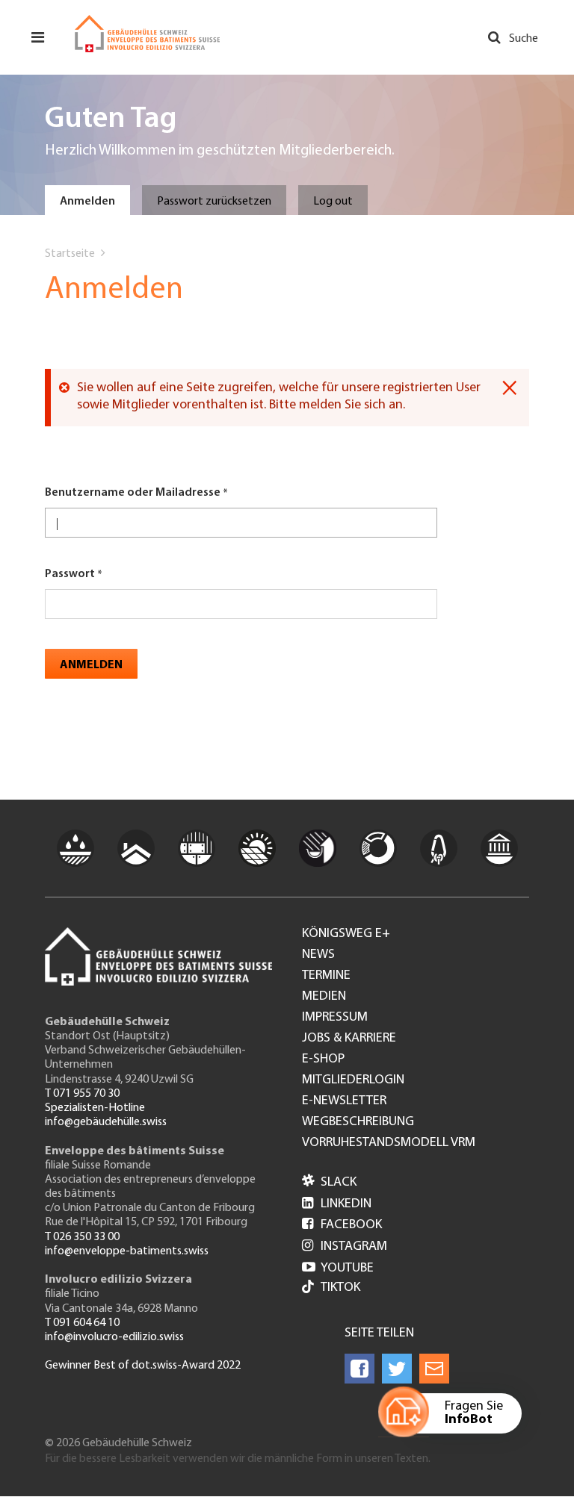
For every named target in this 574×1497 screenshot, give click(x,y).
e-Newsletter (344, 1101)
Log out (333, 202)
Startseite (70, 254)
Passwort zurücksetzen (214, 202)
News (318, 955)
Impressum (335, 1017)
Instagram (344, 1247)
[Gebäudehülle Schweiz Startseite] (147, 33)
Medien (324, 996)
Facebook (342, 1225)
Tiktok (340, 1288)
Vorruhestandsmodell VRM (388, 1143)
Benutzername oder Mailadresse (132, 493)
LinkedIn (336, 1204)
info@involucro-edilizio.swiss (114, 1337)
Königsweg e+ (346, 934)
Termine (326, 976)
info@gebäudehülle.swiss (106, 1122)
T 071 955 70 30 (82, 1094)
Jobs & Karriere (349, 1038)
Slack (329, 1182)
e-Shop (323, 1059)
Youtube (338, 1268)
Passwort (70, 574)
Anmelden (87, 202)
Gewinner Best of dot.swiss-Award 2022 (143, 1366)
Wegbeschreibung (358, 1122)
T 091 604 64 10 (82, 1323)
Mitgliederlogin (353, 1080)
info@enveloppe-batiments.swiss (127, 1251)
